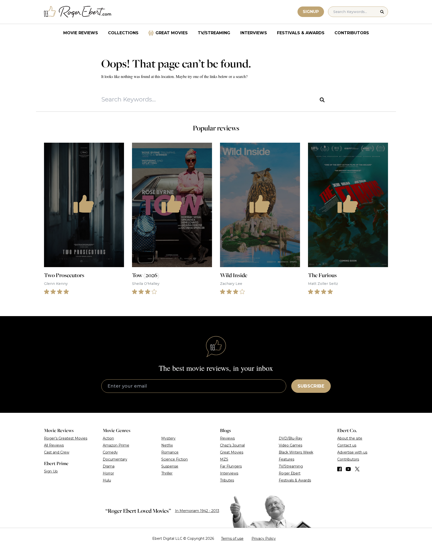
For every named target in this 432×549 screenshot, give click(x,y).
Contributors (351, 32)
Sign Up (51, 471)
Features (286, 459)
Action (108, 438)
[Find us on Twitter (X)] (357, 469)
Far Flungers (231, 466)
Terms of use (232, 538)
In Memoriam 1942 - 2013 (197, 511)
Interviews (253, 32)
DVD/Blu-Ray (290, 438)
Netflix (167, 445)
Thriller (166, 473)
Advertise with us (352, 452)
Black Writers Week (296, 452)
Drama (108, 466)
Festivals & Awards (300, 32)
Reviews (227, 438)
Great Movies (172, 32)
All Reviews (54, 445)
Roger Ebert (289, 473)
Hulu (107, 480)
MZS (224, 459)
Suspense (169, 466)
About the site (349, 438)
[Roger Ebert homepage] (78, 12)
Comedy (110, 452)
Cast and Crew (56, 452)
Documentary (115, 459)
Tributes (227, 480)
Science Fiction (174, 459)
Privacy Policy (264, 538)
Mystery (168, 438)
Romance (169, 452)
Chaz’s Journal (232, 445)
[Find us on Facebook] (339, 469)
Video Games (290, 445)
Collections (123, 32)
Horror (108, 473)
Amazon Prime (116, 445)
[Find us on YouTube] (348, 469)
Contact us (346, 445)
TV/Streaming (214, 32)
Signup (311, 11)
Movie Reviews (80, 32)
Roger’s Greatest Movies (65, 438)
